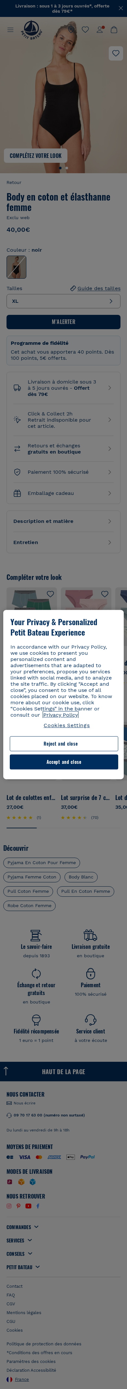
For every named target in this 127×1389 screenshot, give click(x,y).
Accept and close (64, 761)
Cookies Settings (67, 725)
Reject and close (61, 743)
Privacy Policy (60, 715)
